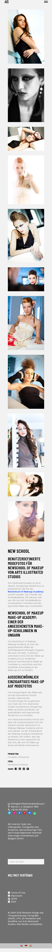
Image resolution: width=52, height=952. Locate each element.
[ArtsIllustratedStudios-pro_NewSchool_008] (26, 236)
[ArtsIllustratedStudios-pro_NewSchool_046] (26, 179)
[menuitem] (21, 945)
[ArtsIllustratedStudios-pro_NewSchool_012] (26, 95)
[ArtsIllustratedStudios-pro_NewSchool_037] (26, 139)
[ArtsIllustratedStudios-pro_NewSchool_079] (26, 382)
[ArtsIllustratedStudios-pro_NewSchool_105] (26, 441)
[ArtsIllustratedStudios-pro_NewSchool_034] (26, 484)
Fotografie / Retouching (18, 757)
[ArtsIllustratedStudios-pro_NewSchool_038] (26, 37)
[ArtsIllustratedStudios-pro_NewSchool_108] (26, 279)
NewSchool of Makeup (18, 764)
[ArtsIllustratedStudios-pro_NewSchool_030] (26, 521)
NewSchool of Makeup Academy (26, 592)
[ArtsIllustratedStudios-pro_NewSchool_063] (26, 323)
